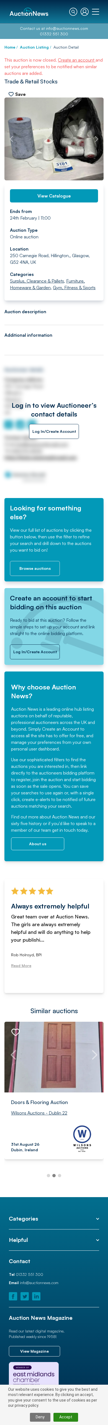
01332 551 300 (54, 33)
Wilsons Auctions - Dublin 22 (39, 1112)
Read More (21, 965)
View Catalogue (54, 196)
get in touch (64, 830)
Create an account (77, 60)
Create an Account (60, 729)
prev (11, 139)
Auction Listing (34, 47)
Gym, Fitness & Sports (74, 287)
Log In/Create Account (54, 431)
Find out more (24, 817)
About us (37, 843)
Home (9, 47)
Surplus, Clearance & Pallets (37, 281)
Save (20, 94)
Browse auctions (35, 568)
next (96, 139)
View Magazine (34, 1351)
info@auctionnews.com (67, 28)
